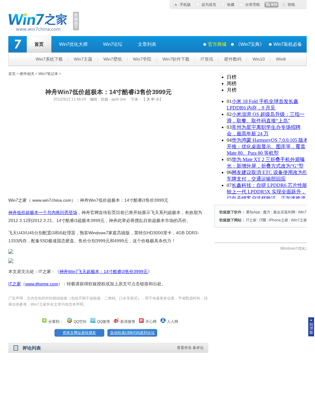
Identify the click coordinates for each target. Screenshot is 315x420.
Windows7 (98, 232)
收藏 (230, 4)
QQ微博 (103, 321)
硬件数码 (232, 59)
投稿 (291, 4)
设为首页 (208, 4)
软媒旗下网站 (230, 220)
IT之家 (44, 271)
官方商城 (217, 44)
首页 (39, 44)
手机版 (185, 4)
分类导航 (252, 4)
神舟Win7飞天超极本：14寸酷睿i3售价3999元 (103, 271)
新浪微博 (127, 321)
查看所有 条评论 (190, 348)
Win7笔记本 (48, 74)
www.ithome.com (41, 283)
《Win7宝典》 (250, 44)
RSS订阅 (271, 4)
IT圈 (262, 220)
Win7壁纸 (112, 59)
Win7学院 (142, 59)
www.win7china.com (51, 200)
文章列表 (147, 44)
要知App (253, 212)
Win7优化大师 (73, 44)
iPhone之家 (278, 220)
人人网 (172, 321)
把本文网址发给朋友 (79, 333)
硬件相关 (27, 74)
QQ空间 (80, 321)
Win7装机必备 (287, 44)
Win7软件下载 (175, 59)
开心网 (151, 321)
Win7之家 (17, 200)
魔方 (266, 212)
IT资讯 (207, 59)
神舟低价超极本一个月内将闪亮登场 (42, 212)
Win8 (281, 59)
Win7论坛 (112, 44)
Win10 (259, 59)
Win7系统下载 (49, 59)
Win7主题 (83, 59)
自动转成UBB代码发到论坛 (132, 333)
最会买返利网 (284, 212)
